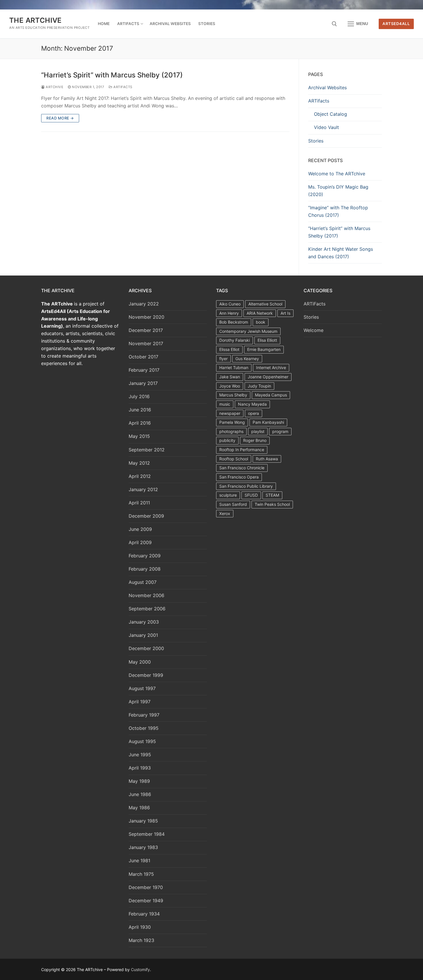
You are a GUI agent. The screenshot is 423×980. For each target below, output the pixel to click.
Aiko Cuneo (230, 303)
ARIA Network (260, 313)
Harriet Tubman (233, 367)
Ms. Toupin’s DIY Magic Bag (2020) (338, 190)
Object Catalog (330, 114)
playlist (257, 431)
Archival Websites (327, 87)
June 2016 (140, 410)
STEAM (272, 495)
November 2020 (146, 317)
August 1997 (142, 688)
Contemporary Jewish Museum (248, 331)
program (280, 431)
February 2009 (145, 556)
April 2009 (140, 542)
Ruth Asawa (267, 458)
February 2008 (145, 569)
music (224, 404)
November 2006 (146, 595)
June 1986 (140, 794)
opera (253, 413)
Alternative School (265, 303)
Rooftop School (233, 458)
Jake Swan (229, 376)
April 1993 (140, 768)
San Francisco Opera (239, 476)
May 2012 (139, 463)
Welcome (313, 330)
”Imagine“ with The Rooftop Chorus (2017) (338, 211)
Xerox (224, 513)
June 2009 (140, 529)
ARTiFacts (122, 87)
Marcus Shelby (233, 394)
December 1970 (146, 887)
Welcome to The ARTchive (336, 173)
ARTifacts (318, 101)
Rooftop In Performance (241, 449)
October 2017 (143, 357)
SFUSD (251, 495)
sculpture (228, 495)
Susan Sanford (233, 504)
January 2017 (143, 383)
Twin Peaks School (272, 504)
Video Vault (326, 127)
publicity (227, 440)
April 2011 (139, 503)
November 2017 (146, 343)
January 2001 (143, 635)
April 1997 (139, 701)
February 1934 (144, 914)
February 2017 (144, 370)
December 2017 (146, 330)
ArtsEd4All (396, 23)
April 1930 (140, 927)
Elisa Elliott (267, 340)
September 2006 (147, 608)
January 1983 (143, 847)
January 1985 (143, 821)
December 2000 (146, 648)
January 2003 (144, 622)
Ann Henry (229, 313)
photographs (231, 431)
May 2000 (140, 662)
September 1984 (147, 834)
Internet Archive (271, 367)
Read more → (60, 118)
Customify (140, 969)
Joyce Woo (229, 385)
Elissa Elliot (229, 349)
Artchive (54, 87)
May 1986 (139, 807)
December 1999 (146, 675)
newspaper (229, 413)
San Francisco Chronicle (241, 467)
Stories (315, 141)
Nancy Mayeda (252, 404)
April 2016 (140, 423)
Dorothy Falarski (234, 340)
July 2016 (139, 396)
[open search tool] (334, 23)
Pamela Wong (232, 422)
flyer (223, 358)
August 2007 (143, 582)
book (260, 322)
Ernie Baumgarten (264, 349)
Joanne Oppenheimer (268, 376)
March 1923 (141, 940)
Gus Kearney (247, 358)
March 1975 (141, 874)
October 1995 (144, 728)
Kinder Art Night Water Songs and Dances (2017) (340, 252)
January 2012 (143, 489)
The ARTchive (35, 20)
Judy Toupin (259, 385)
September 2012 (147, 450)
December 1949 (146, 900)
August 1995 (142, 741)
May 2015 (139, 436)
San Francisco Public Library (246, 486)
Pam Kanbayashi (268, 422)
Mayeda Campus (271, 394)
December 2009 (146, 516)
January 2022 (144, 304)
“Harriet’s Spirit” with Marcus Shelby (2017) (112, 75)
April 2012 (140, 476)
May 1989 (139, 781)
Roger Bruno (254, 440)
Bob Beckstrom (233, 322)
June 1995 (140, 754)
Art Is (285, 313)
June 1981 (139, 860)
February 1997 (144, 715)
